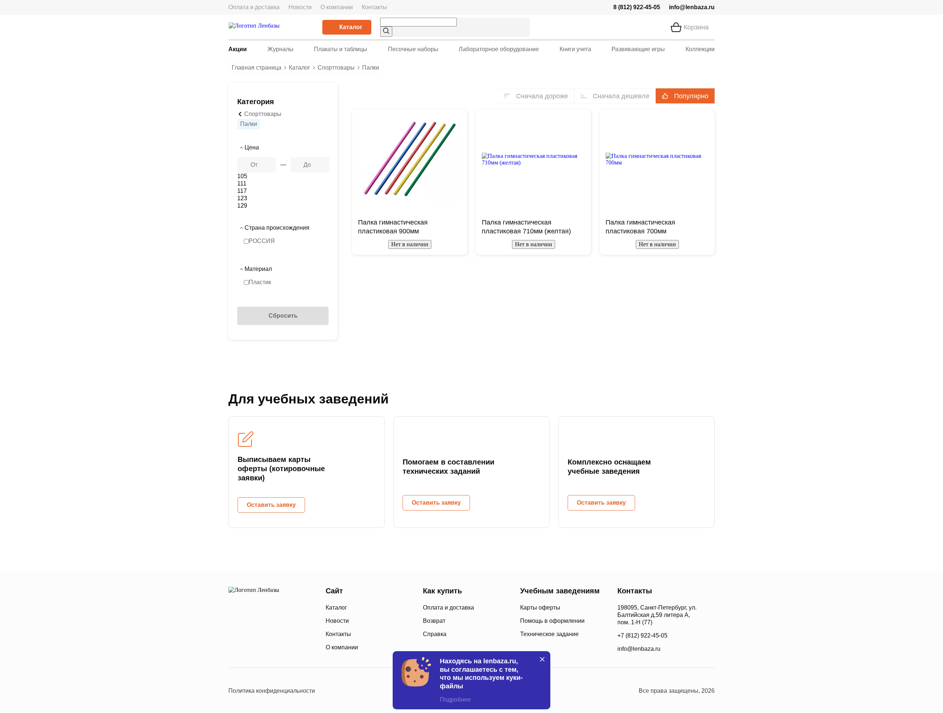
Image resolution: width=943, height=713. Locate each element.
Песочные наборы (413, 49)
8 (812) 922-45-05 (636, 7)
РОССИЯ (262, 241)
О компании (336, 7)
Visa (261, 647)
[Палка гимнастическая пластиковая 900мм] (409, 159)
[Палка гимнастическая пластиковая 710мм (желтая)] (533, 159)
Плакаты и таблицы (340, 49)
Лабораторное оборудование (499, 49)
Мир (290, 647)
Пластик (260, 282)
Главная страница (256, 67)
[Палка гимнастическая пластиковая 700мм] (657, 159)
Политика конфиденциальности (271, 691)
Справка (434, 634)
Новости (300, 7)
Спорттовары (336, 67)
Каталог (350, 27)
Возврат (434, 621)
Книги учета (575, 49)
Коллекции (700, 49)
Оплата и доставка (254, 7)
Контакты (374, 7)
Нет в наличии (409, 244)
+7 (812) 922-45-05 (642, 635)
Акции (237, 49)
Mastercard (235, 647)
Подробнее (455, 699)
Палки (248, 124)
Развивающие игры (638, 49)
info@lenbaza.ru (692, 7)
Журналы (280, 49)
